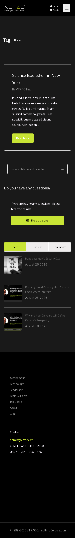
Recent (15, 247)
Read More (23, 138)
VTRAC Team (24, 89)
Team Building (18, 396)
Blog (12, 414)
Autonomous (17, 378)
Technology (17, 384)
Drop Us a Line (40, 220)
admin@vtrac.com (22, 440)
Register (56, 10)
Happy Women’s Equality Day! (43, 258)
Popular (37, 247)
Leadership (17, 390)
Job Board (16, 402)
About (13, 408)
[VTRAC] (14, 6)
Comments (59, 247)
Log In (55, 6)
